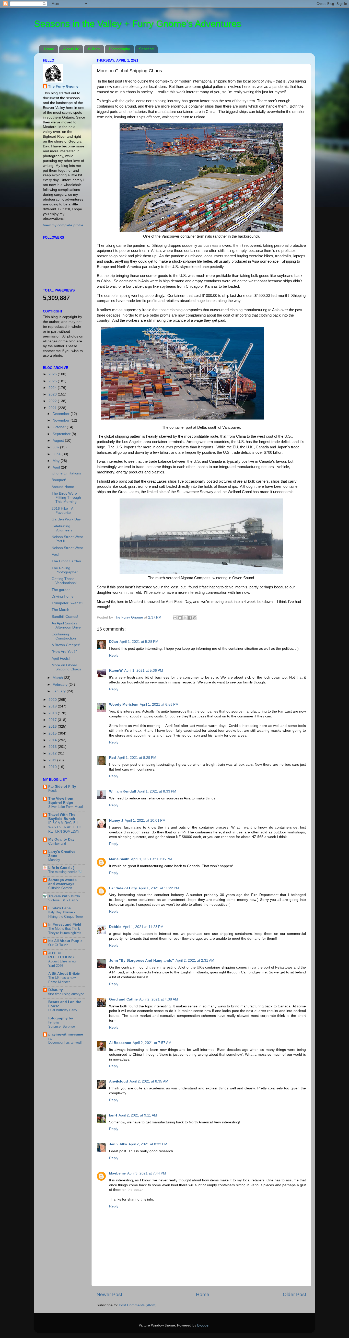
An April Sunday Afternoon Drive (66, 625)
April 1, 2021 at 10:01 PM (145, 820)
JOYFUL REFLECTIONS (61, 955)
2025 (53, 381)
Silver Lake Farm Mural (65, 807)
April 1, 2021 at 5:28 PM (139, 642)
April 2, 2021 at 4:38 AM (158, 999)
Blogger (203, 1325)
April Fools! (61, 658)
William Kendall (122, 791)
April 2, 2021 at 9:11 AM (138, 1115)
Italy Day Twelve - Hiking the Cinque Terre (65, 914)
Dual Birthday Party (62, 1010)
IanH (113, 1115)
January (60, 691)
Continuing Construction (64, 636)
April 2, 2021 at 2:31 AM (195, 960)
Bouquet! (59, 480)
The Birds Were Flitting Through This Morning (66, 498)
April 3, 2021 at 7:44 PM (146, 1173)
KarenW (116, 670)
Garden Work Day (66, 519)
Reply (113, 655)
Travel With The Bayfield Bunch (61, 817)
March (58, 678)
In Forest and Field (64, 924)
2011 (53, 760)
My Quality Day (61, 839)
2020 (53, 700)
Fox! (55, 554)
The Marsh (60, 610)
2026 (53, 374)
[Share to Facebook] (189, 617)
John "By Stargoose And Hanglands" (141, 960)
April (57, 467)
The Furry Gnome (63, 86)
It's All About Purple (65, 941)
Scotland (146, 49)
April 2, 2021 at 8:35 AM (149, 1081)
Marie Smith (119, 859)
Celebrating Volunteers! (63, 528)
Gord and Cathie (123, 999)
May (57, 461)
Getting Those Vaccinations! (64, 581)
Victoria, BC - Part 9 (63, 900)
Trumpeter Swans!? (67, 603)
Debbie (115, 927)
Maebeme (117, 1173)
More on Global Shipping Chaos (66, 667)
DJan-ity (55, 990)
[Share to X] (185, 617)
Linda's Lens (59, 908)
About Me (71, 49)
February (60, 685)
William (94, 49)
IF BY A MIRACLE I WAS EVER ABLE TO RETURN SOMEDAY (64, 827)
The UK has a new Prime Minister (62, 980)
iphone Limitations (66, 473)
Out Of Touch (58, 945)
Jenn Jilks (118, 1144)
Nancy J (116, 820)
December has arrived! (65, 1042)
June (57, 454)
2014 (53, 740)
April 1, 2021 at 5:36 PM (143, 670)
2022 (53, 401)
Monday (54, 860)
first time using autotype (66, 994)
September (62, 434)
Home (49, 49)
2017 (53, 720)
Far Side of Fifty (123, 888)
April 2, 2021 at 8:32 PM (148, 1144)
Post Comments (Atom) (138, 1305)
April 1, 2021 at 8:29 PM (137, 758)
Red (112, 758)
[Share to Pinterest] (194, 617)
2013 (53, 747)
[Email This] (175, 617)
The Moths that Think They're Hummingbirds (64, 931)
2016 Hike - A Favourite (62, 511)
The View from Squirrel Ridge (60, 801)
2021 (53, 408)
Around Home (63, 487)
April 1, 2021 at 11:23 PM (143, 927)
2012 (53, 753)
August (59, 441)
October (60, 427)
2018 (53, 713)
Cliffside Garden (60, 888)
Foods (52, 791)
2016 (53, 726)
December (62, 414)
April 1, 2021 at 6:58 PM (159, 704)
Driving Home (63, 596)
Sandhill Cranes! (65, 617)
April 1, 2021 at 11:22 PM (158, 888)
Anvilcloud (118, 1081)
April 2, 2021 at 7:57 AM (152, 1043)
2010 (53, 767)
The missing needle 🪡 (65, 872)
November (62, 420)
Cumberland (57, 843)
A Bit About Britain (64, 973)
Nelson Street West (67, 548)
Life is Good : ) (61, 868)
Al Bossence (120, 1043)
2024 (53, 388)
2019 (53, 706)
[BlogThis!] (180, 617)
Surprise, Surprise (61, 1026)
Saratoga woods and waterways (62, 882)
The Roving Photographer (65, 570)
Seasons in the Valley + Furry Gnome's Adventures (137, 23)
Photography (119, 49)
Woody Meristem (123, 704)
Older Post (294, 1294)
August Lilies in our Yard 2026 (62, 963)
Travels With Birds (64, 896)
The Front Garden (66, 561)
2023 (53, 394)
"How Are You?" (64, 652)
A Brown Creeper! (66, 645)
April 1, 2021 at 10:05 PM (151, 859)
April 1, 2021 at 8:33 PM (156, 791)
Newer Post (109, 1294)
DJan (113, 642)
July (56, 447)
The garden (61, 590)
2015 (53, 733)
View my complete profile (63, 225)
